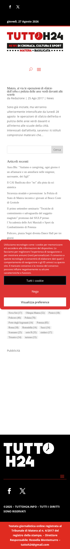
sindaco (46, 332)
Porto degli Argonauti (21, 322)
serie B (31, 332)
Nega (35, 291)
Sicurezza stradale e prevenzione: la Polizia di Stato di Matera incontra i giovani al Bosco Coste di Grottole (34, 198)
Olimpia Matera (35, 313)
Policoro (15, 317)
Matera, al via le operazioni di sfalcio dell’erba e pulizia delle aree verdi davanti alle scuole (35, 91)
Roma (13, 327)
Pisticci (54, 313)
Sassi (45, 327)
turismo (31, 337)
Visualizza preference (35, 302)
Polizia (30, 317)
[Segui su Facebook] (10, 7)
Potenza (42, 322)
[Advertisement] (35, 388)
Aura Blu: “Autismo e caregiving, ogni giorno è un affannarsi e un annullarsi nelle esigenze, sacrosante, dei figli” (33, 172)
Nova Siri (15, 313)
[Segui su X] (18, 7)
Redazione (18, 98)
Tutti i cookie (35, 280)
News (50, 98)
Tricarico (15, 337)
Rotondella (29, 327)
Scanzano (15, 332)
